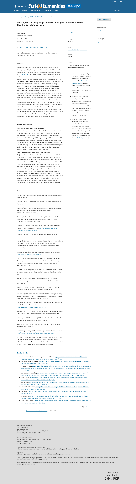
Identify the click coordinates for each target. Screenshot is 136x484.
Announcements (35, 11)
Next (87, 407)
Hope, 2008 (24, 74)
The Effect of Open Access (81, 138)
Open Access (47, 11)
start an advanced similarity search (36, 411)
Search (118, 11)
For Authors (100, 31)
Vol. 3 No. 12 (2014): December (38, 17)
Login (120, 1)
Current (16, 11)
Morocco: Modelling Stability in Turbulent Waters (44, 391)
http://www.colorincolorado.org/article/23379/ (31, 307)
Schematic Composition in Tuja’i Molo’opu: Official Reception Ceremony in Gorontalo (55, 382)
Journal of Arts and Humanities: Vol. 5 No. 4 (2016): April (45, 359)
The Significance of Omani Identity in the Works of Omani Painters (56, 387)
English (99, 42)
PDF (72, 33)
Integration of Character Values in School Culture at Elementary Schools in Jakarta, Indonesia (59, 377)
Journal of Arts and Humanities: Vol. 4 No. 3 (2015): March (67, 375)
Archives (24, 11)
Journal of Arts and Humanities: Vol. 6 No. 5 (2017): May (38, 380)
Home (19, 17)
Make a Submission (103, 19)
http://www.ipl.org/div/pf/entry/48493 (29, 254)
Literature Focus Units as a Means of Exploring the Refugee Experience (61, 361)
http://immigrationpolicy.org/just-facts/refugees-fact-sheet (35, 333)
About (56, 11)
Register (114, 1)
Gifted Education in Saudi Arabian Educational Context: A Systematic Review (58, 401)
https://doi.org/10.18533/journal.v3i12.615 (33, 47)
